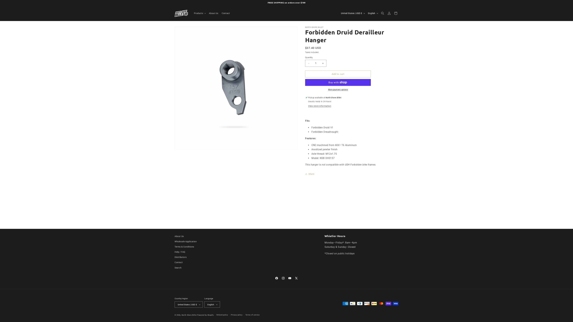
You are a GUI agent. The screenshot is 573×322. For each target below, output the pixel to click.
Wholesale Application (186, 241)
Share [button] (311, 174)
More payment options (338, 90)
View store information (319, 106)
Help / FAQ (180, 252)
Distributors (181, 257)
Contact (179, 262)
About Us (179, 236)
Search (178, 268)
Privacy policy (236, 315)
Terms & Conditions (184, 247)
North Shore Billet (189, 315)
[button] (199, 13)
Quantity (309, 57)
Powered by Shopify (205, 315)
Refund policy (222, 315)
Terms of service (252, 315)
